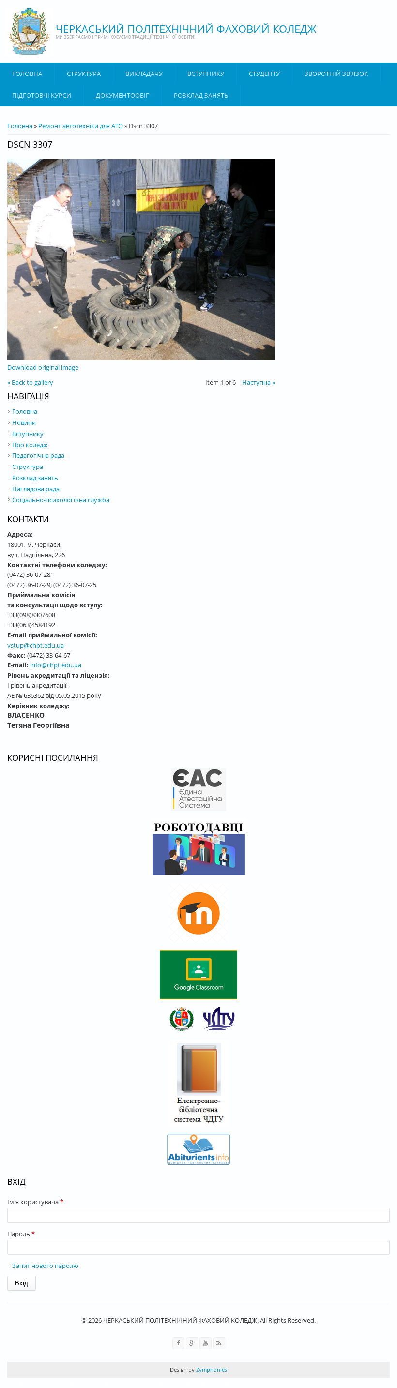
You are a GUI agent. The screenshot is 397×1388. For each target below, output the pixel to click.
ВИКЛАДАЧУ (144, 73)
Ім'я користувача (35, 1201)
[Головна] (29, 31)
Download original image (42, 367)
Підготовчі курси (41, 95)
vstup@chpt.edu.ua (35, 645)
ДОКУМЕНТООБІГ (122, 95)
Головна (27, 73)
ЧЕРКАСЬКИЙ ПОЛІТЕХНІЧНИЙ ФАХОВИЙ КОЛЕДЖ (186, 28)
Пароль (21, 1233)
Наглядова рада (36, 488)
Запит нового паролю (45, 1265)
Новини (24, 422)
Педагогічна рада (38, 455)
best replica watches (116, 1382)
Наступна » (258, 382)
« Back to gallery (30, 382)
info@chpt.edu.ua (55, 665)
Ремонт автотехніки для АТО (80, 125)
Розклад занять (201, 95)
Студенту (264, 73)
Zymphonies (211, 1369)
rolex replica (17, 1382)
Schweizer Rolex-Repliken (182, 1382)
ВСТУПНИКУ (205, 73)
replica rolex (237, 1382)
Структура (84, 73)
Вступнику (28, 433)
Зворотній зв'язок (336, 73)
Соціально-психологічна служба (60, 500)
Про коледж (30, 444)
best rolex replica (60, 1382)
